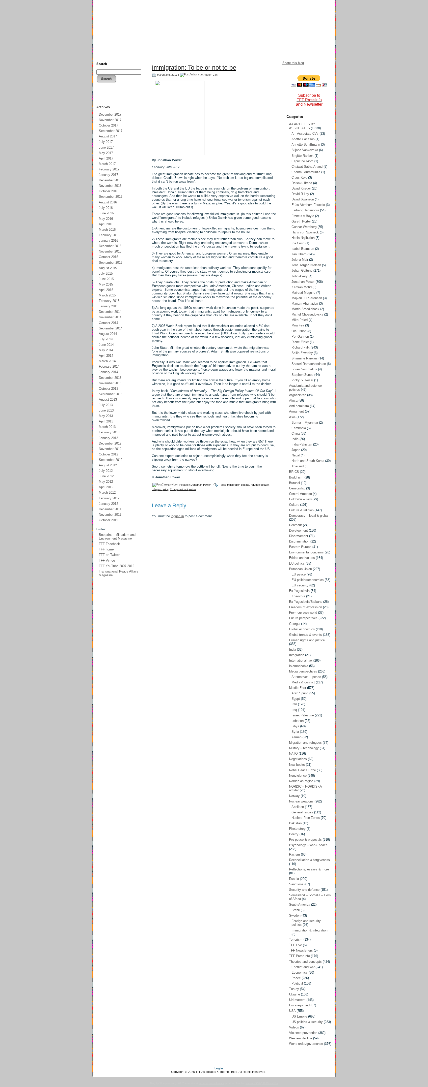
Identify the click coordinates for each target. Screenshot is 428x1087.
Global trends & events (305, 635)
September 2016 (110, 196)
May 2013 (106, 416)
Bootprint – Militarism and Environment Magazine (117, 537)
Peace (296, 978)
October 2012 (108, 454)
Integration (296, 655)
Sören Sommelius (304, 369)
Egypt (296, 699)
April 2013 (106, 421)
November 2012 (110, 449)
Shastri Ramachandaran (309, 364)
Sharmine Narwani (305, 358)
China (296, 433)
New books (297, 765)
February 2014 (109, 366)
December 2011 (110, 509)
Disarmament (298, 536)
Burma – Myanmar (305, 422)
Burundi (294, 483)
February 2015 (109, 301)
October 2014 (108, 323)
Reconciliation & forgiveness (309, 860)
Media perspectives (303, 671)
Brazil (296, 910)
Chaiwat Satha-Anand (307, 166)
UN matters (297, 1000)
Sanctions (296, 884)
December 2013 (110, 378)
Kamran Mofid (302, 287)
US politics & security (307, 1022)
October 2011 (108, 520)
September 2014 (110, 328)
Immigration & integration (309, 930)
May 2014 (106, 350)
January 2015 (108, 306)
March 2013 (107, 427)
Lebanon (298, 721)
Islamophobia (298, 666)
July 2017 (106, 142)
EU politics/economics (308, 580)
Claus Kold (299, 177)
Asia (292, 417)
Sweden (294, 915)
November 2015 (110, 251)
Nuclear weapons (301, 801)
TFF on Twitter (109, 555)
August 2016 (108, 202)
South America (299, 904)
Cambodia (299, 428)
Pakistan (295, 823)
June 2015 (106, 279)
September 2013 (110, 394)
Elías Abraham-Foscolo (308, 205)
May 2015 (106, 284)
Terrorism (295, 939)
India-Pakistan (302, 444)
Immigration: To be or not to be (194, 67)
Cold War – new (300, 499)
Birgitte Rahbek (303, 156)
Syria (295, 732)
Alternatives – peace (306, 677)
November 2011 (110, 514)
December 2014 (110, 312)
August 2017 (108, 136)
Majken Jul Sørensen (307, 298)
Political (297, 983)
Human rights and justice (307, 640)
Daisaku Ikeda (302, 183)
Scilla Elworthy (302, 353)
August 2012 (108, 465)
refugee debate (260, 484)
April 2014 (106, 355)
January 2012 (108, 504)
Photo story (297, 829)
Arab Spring (300, 693)
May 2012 (106, 481)
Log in (218, 1068)
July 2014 (106, 339)
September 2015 (110, 262)
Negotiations (298, 759)
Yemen (296, 737)
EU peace (299, 574)
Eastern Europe (300, 547)
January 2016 (108, 240)
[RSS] (100, 97)
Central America (300, 494)
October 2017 (108, 125)
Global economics (302, 629)
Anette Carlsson (303, 139)
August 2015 (108, 268)
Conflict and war (303, 967)
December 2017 (110, 114)
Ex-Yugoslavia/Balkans (305, 602)
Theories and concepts (305, 961)
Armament (296, 411)
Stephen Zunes (302, 375)
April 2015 (106, 290)
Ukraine (294, 994)
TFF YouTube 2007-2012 (116, 566)
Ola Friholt (299, 331)
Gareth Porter (301, 221)
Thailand (298, 466)
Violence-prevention (303, 1033)
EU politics (297, 563)
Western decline (300, 1038)
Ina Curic (298, 243)
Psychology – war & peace (308, 845)
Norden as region (301, 781)
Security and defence (304, 890)
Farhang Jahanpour (305, 210)
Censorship (297, 488)
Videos (294, 1027)
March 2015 (107, 295)
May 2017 (106, 153)
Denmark (295, 525)
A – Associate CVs (305, 133)
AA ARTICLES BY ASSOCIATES (302, 126)
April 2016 (106, 224)
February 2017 (109, 169)
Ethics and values (302, 558)
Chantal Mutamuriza (306, 172)
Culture (294, 505)
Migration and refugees (305, 742)
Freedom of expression (305, 607)
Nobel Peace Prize (302, 770)
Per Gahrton (300, 336)
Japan (296, 450)
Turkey (294, 989)
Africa (293, 400)
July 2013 (106, 405)
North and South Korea (308, 461)
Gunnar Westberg (304, 227)
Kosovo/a (298, 596)
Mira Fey (298, 325)
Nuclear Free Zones (306, 818)
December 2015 (110, 246)
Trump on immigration (183, 489)
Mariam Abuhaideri (305, 303)
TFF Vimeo (107, 560)
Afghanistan (297, 395)
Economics (300, 972)
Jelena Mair (300, 259)
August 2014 (108, 334)
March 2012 (107, 492)
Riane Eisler (300, 342)
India (295, 439)
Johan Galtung (302, 270)
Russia (294, 879)
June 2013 (106, 410)
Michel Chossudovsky (307, 314)
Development (298, 530)
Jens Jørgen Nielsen (306, 265)
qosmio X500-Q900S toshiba (261, 1083)
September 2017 (110, 131)
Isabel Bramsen (303, 249)
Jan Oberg (299, 254)
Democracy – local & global (308, 515)
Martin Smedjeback (305, 309)
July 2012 (106, 471)
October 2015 (108, 257)
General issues (302, 812)
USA (292, 1011)
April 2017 (106, 158)
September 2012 (110, 460)
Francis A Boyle (303, 216)
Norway (294, 796)
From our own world (303, 612)
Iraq (294, 710)
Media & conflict (303, 682)
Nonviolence (298, 775)
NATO (293, 753)
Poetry (293, 834)
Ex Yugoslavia (299, 591)
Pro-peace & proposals (305, 839)
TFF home (106, 549)
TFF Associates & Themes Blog (214, 44)
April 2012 (106, 487)
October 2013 (108, 388)
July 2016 (106, 208)
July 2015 (106, 273)
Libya (295, 726)
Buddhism (296, 477)
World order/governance (306, 1044)
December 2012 (110, 443)
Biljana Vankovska (305, 150)
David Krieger (301, 188)
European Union (300, 569)
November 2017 (110, 120)
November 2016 (110, 186)
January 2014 (108, 372)
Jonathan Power (201, 484)
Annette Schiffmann (306, 144)
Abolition (298, 807)
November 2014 (110, 317)
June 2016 (106, 213)
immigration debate (238, 484)
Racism (294, 854)
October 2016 (108, 191)
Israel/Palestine (303, 715)
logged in (177, 516)
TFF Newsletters (301, 950)
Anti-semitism (299, 406)
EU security (300, 585)
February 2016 (109, 235)
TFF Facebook (109, 544)
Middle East (297, 688)
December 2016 (110, 180)
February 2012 (109, 498)
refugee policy (160, 489)
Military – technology (304, 748)
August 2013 (108, 399)
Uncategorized (299, 1005)
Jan (215, 74)
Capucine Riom (302, 161)
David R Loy (300, 194)
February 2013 (109, 432)
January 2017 (108, 175)
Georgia (294, 624)
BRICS (294, 472)
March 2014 (107, 361)
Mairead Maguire (303, 292)
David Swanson (303, 199)
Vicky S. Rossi (302, 380)
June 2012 (106, 476)
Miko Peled (300, 320)
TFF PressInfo (299, 956)
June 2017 (106, 147)
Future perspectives (303, 618)
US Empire (299, 1016)
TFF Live (295, 945)
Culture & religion (301, 510)
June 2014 (106, 345)
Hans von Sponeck (305, 232)
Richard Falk (301, 347)
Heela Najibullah (303, 238)
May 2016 (106, 219)
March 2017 (107, 164)
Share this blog (293, 63)
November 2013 (110, 383)
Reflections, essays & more (309, 869)
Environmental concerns (306, 552)
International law (300, 660)
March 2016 (107, 229)
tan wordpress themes (211, 1083)
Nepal (296, 455)
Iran (294, 704)
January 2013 (108, 438)
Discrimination (299, 541)
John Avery (300, 276)
